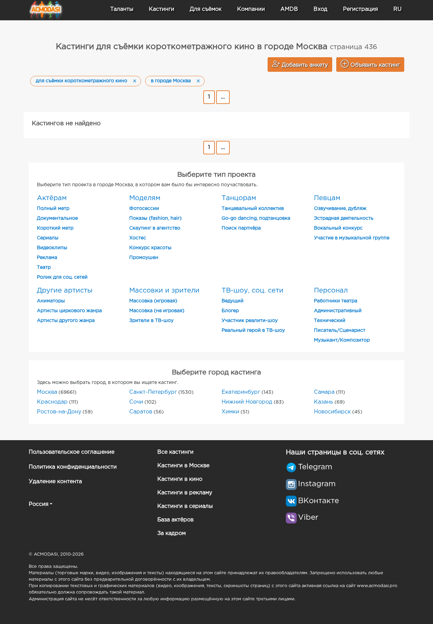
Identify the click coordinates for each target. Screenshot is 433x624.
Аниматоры (51, 301)
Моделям (144, 198)
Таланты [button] (121, 9)
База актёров (175, 519)
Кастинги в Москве (183, 465)
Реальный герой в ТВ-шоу (253, 330)
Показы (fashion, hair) (155, 218)
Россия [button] (38, 504)
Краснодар (52, 402)
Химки (230, 411)
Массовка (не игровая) (156, 311)
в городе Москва (171, 81)
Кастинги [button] (161, 9)
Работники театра (335, 301)
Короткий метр (55, 228)
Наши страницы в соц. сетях (335, 452)
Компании (251, 9)
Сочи (136, 402)
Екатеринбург (241, 392)
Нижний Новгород (247, 402)
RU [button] (397, 9)
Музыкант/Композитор (342, 340)
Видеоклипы (52, 248)
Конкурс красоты (150, 248)
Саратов (140, 411)
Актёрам (52, 198)
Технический (329, 321)
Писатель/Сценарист (339, 330)
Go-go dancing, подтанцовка (256, 218)
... (223, 97)
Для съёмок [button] (206, 9)
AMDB (289, 9)
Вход (320, 9)
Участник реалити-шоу (250, 321)
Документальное (57, 218)
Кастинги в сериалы (185, 506)
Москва (47, 392)
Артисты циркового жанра (69, 311)
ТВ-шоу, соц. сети (252, 290)
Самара (324, 392)
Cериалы (48, 238)
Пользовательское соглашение (71, 452)
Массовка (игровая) (153, 301)
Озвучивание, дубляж (340, 209)
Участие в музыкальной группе (351, 238)
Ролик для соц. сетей (62, 277)
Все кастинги (175, 452)
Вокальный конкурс (338, 228)
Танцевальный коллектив (253, 209)
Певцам (327, 198)
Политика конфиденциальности (73, 467)
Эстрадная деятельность (343, 218)
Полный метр (53, 209)
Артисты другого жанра (66, 321)
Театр (44, 267)
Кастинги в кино (179, 479)
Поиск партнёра (241, 228)
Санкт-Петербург (153, 392)
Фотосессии (144, 209)
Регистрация (360, 9)
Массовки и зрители (164, 290)
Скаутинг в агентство (154, 228)
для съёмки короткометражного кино (81, 81)
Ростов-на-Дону (59, 411)
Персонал (331, 290)
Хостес (137, 238)
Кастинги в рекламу (184, 492)
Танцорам (239, 198)
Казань (323, 402)
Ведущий (233, 301)
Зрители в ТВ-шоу (151, 321)
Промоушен (143, 258)
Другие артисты (64, 290)
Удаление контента (55, 481)
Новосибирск (332, 411)
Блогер (230, 311)
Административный (338, 311)
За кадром (171, 533)
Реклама (47, 258)
